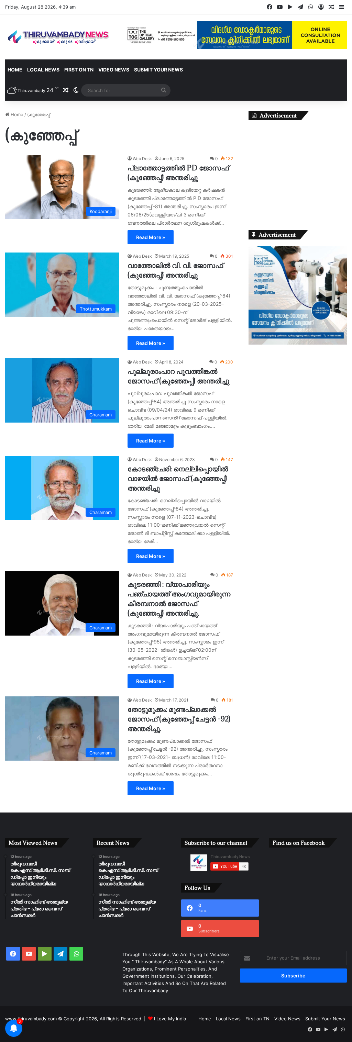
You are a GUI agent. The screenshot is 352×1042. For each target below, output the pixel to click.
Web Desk (142, 158)
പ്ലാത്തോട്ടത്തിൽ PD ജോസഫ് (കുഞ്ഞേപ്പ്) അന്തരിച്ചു (178, 172)
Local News (43, 69)
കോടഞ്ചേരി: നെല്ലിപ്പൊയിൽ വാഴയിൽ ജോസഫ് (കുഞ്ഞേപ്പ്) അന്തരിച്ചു (178, 478)
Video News (113, 69)
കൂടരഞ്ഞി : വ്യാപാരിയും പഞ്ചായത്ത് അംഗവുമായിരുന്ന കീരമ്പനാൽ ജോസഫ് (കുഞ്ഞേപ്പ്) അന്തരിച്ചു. (179, 599)
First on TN (79, 69)
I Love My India (170, 1018)
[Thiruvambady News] (58, 37)
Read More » (150, 237)
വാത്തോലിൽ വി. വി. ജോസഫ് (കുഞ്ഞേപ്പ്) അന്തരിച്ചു (175, 270)
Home (15, 69)
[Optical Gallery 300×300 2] (298, 343)
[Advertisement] (298, 170)
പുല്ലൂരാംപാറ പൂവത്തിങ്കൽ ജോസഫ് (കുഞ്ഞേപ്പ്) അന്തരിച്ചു (178, 376)
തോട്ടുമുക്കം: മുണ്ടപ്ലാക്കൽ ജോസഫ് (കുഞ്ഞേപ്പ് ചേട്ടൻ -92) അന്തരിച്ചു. (179, 719)
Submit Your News (158, 69)
